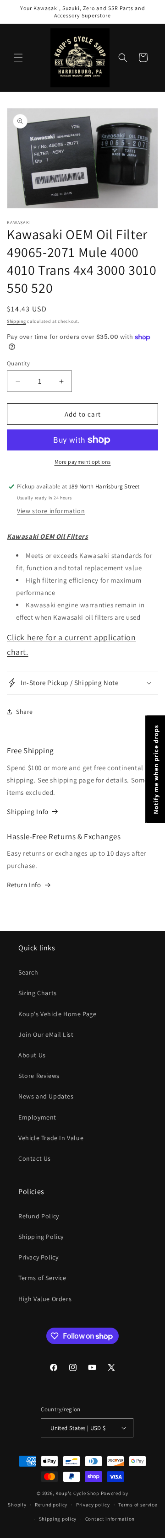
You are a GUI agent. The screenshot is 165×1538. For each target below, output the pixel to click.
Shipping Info (28, 811)
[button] (18, 58)
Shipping (16, 321)
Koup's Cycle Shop (77, 1493)
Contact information (110, 1519)
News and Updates (46, 1096)
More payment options (83, 461)
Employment (37, 1117)
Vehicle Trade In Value (50, 1138)
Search (28, 972)
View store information (51, 511)
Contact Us (34, 1158)
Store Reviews (39, 1076)
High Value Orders (45, 1299)
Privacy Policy (38, 1257)
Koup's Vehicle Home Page (57, 1014)
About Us (32, 1055)
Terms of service (137, 1504)
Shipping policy (58, 1519)
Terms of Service (42, 1278)
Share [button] (24, 711)
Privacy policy (93, 1504)
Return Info (24, 884)
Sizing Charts (37, 993)
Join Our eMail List (45, 1034)
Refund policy (51, 1504)
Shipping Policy (41, 1237)
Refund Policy (38, 1216)
